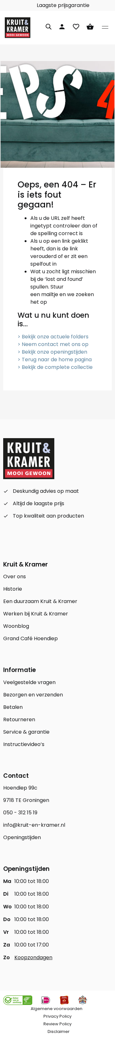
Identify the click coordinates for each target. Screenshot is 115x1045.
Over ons (14, 576)
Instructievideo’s (23, 744)
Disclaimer (59, 1031)
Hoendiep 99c (20, 787)
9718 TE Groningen (26, 800)
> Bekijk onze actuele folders (53, 336)
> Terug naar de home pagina (55, 359)
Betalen (13, 707)
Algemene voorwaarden (56, 1008)
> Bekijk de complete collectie (55, 367)
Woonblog (16, 626)
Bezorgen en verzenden (33, 694)
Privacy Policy (57, 1016)
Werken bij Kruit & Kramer (35, 613)
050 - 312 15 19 (20, 812)
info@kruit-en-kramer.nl (34, 825)
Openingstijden (22, 837)
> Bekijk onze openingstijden (52, 352)
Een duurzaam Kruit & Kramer (40, 601)
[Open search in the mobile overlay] (48, 25)
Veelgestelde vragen (29, 682)
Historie (12, 589)
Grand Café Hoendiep (30, 638)
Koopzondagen (33, 957)
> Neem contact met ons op (53, 344)
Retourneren (19, 719)
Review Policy (57, 1024)
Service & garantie (26, 732)
